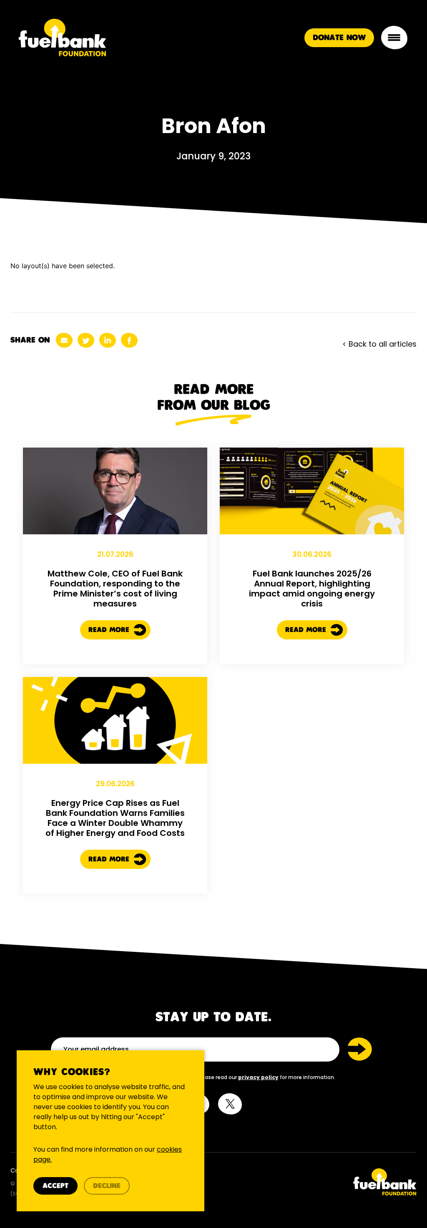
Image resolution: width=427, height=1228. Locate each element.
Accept (55, 1186)
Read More (110, 630)
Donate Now (339, 27)
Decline (107, 1186)
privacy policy (258, 1077)
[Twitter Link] (318, 1181)
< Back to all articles (379, 344)
